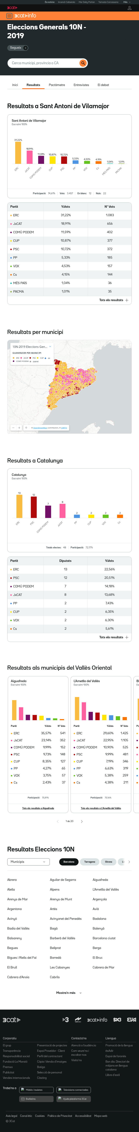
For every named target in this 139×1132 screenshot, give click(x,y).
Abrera (12, 879)
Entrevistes (81, 85)
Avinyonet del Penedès (66, 918)
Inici (15, 85)
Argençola (100, 899)
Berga (97, 948)
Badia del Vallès (18, 928)
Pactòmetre (57, 85)
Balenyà (98, 928)
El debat (103, 85)
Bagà (54, 928)
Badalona (99, 918)
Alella (11, 889)
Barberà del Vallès (62, 938)
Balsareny (14, 938)
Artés (53, 909)
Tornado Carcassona (108, 2)
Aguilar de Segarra (63, 879)
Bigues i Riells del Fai (22, 957)
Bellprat (55, 948)
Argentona (14, 909)
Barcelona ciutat (104, 938)
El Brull (12, 967)
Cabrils (55, 977)
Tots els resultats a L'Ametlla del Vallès (101, 808)
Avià (96, 909)
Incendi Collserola (66, 2)
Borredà (55, 957)
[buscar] (83, 63)
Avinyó (12, 918)
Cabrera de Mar (103, 967)
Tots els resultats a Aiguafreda (38, 808)
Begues (12, 948)
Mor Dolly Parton (87, 2)
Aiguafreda (100, 879)
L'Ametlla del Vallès (106, 889)
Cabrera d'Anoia (18, 977)
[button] (69, 300)
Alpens (55, 889)
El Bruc (98, 957)
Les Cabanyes (60, 967)
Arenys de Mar (17, 899)
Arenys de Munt (61, 899)
